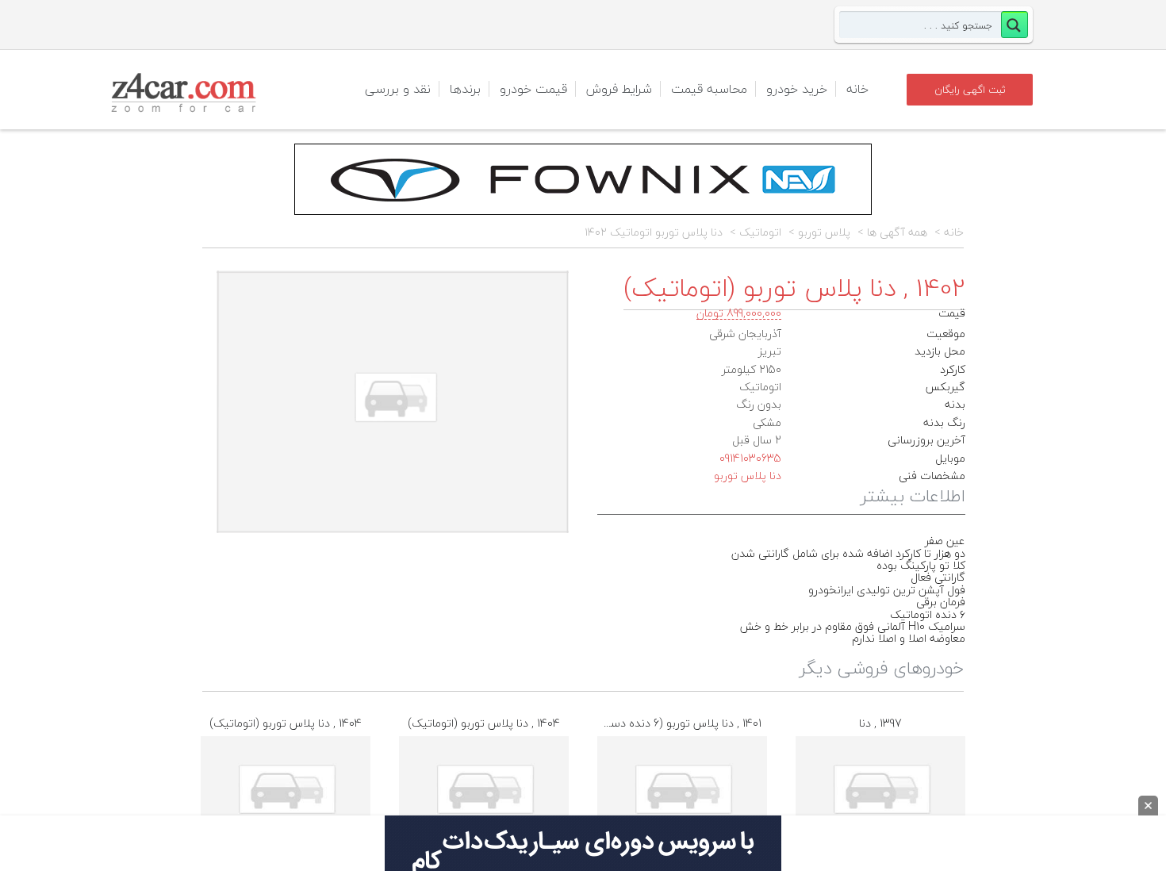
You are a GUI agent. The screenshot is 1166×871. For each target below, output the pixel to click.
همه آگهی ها (897, 232)
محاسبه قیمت (709, 89)
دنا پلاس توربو (747, 475)
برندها (465, 89)
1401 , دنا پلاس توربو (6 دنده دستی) (677, 723)
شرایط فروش (619, 89)
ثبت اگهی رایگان (970, 89)
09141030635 (750, 458)
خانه (857, 89)
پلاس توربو (824, 232)
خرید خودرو (796, 89)
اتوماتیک (760, 232)
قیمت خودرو (533, 89)
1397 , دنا (880, 723)
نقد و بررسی (398, 89)
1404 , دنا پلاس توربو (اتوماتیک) (285, 723)
